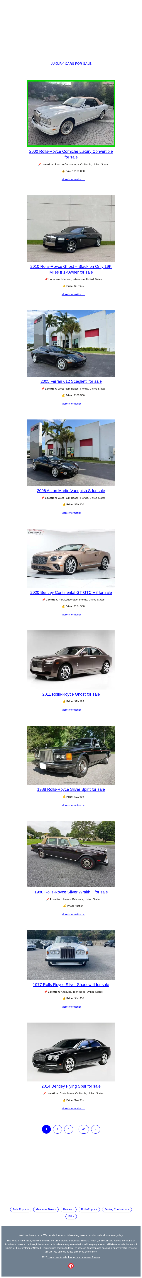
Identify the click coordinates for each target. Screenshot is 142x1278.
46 (83, 1129)
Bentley (67, 1209)
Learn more (91, 1251)
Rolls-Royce (88, 1209)
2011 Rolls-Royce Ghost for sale (71, 694)
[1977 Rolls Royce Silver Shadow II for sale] (71, 978)
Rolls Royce (19, 1209)
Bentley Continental (115, 1209)
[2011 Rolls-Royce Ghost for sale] (71, 688)
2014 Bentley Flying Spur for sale (71, 1086)
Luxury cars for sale (71, 63)
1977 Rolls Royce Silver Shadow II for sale (71, 984)
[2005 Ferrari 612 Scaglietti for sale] (71, 375)
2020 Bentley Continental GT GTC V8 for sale (71, 592)
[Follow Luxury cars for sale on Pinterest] (71, 1267)
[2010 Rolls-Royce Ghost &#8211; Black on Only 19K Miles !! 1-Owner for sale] (71, 260)
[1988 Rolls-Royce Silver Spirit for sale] (71, 783)
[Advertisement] (71, 27)
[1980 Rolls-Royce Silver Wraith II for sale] (71, 886)
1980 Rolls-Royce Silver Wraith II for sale (71, 892)
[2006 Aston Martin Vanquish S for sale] (71, 485)
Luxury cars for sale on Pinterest (84, 1257)
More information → (73, 179)
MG (70, 1216)
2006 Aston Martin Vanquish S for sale (71, 490)
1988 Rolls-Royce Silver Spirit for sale (71, 789)
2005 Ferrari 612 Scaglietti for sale (71, 381)
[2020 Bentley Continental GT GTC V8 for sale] (71, 586)
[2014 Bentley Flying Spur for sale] (71, 1080)
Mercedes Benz (45, 1209)
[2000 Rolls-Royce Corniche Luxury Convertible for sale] (71, 145)
